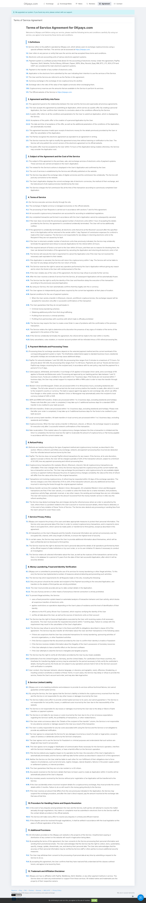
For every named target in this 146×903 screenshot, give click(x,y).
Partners (31, 890)
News (80, 4)
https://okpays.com (82, 49)
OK (95, 900)
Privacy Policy (57, 890)
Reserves (14, 890)
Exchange (49, 4)
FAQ (25, 890)
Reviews (92, 4)
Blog (20, 890)
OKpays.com (31, 3)
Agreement (106, 4)
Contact (119, 4)
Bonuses (38, 890)
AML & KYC (47, 890)
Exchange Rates (66, 4)
